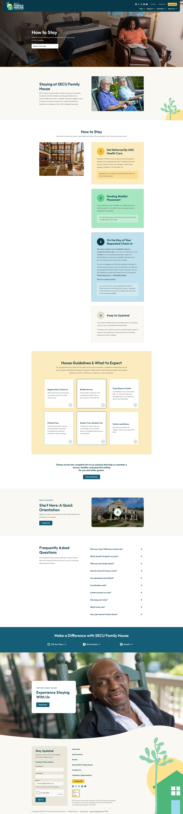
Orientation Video (119, 275)
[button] (118, 512)
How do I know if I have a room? (103, 571)
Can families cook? (98, 585)
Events (74, 760)
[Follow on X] (139, 4)
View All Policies (91, 477)
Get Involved (92, 644)
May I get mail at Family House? (104, 614)
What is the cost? (97, 607)
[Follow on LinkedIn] (144, 4)
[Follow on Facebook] (136, 4)
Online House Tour (103, 275)
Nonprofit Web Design (96, 811)
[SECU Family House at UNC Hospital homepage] (15, 6)
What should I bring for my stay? (104, 556)
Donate (171, 4)
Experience (43, 705)
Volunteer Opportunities (82, 775)
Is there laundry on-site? (100, 592)
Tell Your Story (57, 644)
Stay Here (76, 749)
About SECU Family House (82, 765)
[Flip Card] (70, 405)
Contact (153, 4)
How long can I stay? (99, 600)
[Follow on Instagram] (141, 4)
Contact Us (46, 523)
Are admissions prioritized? (102, 578)
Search (161, 4)
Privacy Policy (84, 811)
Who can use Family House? (102, 563)
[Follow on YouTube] (147, 4)
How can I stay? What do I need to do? (106, 549)
